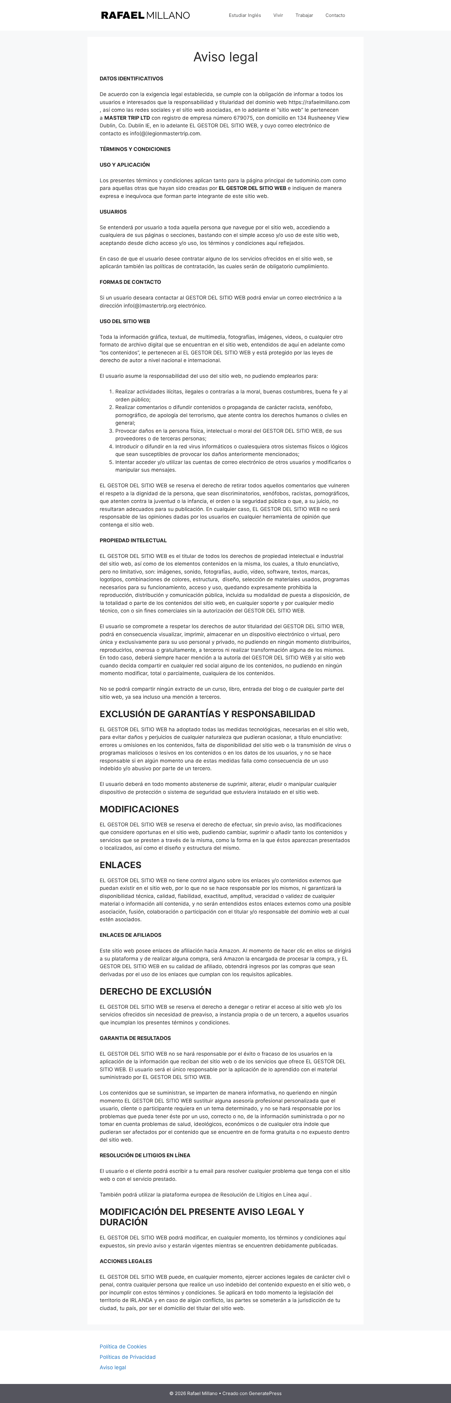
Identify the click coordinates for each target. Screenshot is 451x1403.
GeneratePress (265, 1393)
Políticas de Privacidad (128, 1357)
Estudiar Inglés (245, 15)
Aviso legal (113, 1367)
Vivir (278, 15)
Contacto (335, 15)
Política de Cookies (123, 1346)
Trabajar (304, 15)
